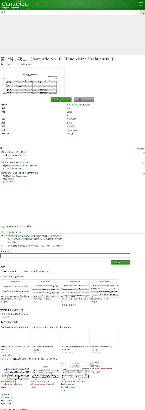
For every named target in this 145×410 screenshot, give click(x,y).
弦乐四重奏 (71, 119)
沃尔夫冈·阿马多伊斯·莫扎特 (78, 105)
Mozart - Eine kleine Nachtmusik (20, 173)
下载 (58, 99)
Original (10, 232)
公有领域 (70, 126)
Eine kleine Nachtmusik (15, 162)
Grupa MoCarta (19, 155)
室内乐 (69, 123)
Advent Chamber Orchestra (24, 166)
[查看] (72, 82)
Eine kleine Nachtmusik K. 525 (75, 347)
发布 (118, 262)
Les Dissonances (19, 176)
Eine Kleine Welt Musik (15, 152)
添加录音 (141, 149)
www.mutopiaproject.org (36, 271)
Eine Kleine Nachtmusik (42, 347)
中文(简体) (20, 232)
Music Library (73, 130)
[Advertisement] (72, 35)
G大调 (69, 112)
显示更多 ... (7, 251)
